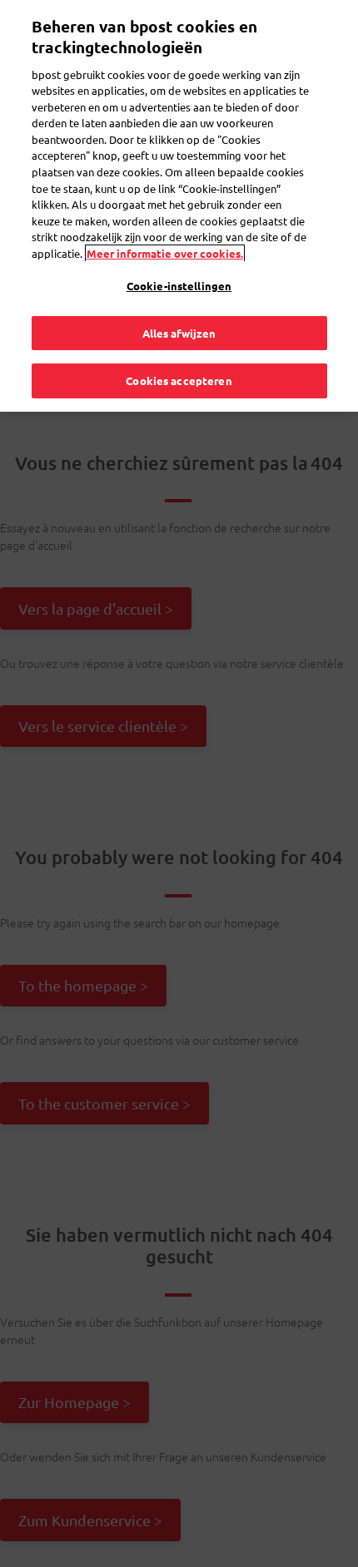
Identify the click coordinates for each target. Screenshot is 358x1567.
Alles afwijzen (179, 333)
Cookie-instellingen (179, 286)
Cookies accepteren (178, 380)
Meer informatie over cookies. (165, 253)
